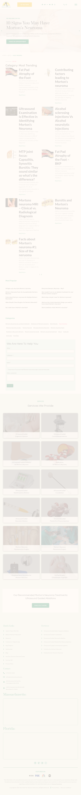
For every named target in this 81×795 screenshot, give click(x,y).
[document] (40, 397)
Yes (19, 413)
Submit (20, 428)
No (19, 415)
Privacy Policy (31, 439)
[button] (66, 352)
